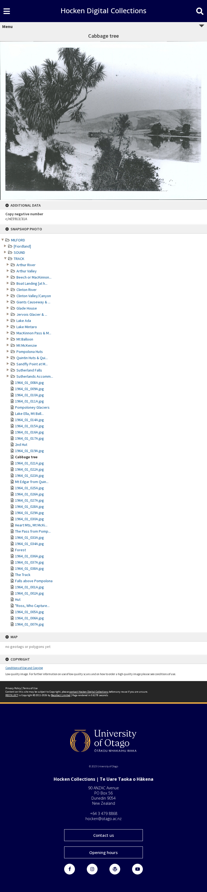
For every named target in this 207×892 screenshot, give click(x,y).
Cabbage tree (26, 456)
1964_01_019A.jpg (29, 450)
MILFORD (18, 240)
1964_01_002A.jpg (29, 593)
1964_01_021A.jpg (29, 463)
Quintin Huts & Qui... (32, 357)
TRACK (19, 258)
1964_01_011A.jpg (29, 401)
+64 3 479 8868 (103, 813)
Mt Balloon (24, 339)
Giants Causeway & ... (33, 302)
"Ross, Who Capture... (32, 605)
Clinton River (26, 289)
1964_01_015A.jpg (29, 426)
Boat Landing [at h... (31, 283)
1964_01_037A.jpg (29, 562)
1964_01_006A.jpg (29, 618)
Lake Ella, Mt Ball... (29, 413)
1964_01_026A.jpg (29, 494)
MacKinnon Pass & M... (33, 333)
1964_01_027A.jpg (29, 500)
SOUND (19, 252)
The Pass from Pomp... (33, 531)
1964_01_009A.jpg (29, 388)
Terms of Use (30, 688)
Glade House (26, 308)
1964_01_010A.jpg (29, 395)
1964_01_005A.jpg (29, 611)
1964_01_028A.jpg (29, 506)
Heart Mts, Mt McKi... (31, 525)
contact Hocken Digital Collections (88, 691)
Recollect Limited (60, 695)
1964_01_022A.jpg (29, 469)
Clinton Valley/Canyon (33, 295)
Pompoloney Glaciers (32, 407)
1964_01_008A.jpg (29, 382)
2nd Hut (21, 444)
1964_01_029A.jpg (29, 512)
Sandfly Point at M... (32, 364)
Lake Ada (23, 320)
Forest (20, 549)
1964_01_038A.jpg (29, 568)
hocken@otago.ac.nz (103, 818)
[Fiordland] (22, 246)
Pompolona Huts (29, 351)
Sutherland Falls (29, 370)
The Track (22, 574)
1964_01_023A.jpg (29, 475)
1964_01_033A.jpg (29, 537)
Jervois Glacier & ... (31, 314)
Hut (17, 599)
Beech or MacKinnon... (33, 277)
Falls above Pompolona (34, 580)
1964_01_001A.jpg (29, 587)
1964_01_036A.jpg (29, 556)
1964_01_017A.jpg (29, 438)
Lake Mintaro (26, 326)
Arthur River (26, 264)
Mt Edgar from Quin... (32, 481)
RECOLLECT (11, 695)
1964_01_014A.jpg (29, 419)
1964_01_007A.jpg (29, 624)
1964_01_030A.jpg (29, 518)
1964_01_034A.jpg (29, 543)
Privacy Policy (13, 688)
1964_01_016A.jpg (29, 432)
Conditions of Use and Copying (24, 668)
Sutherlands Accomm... (34, 376)
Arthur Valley (26, 271)
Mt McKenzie (26, 345)
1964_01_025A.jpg (29, 487)
